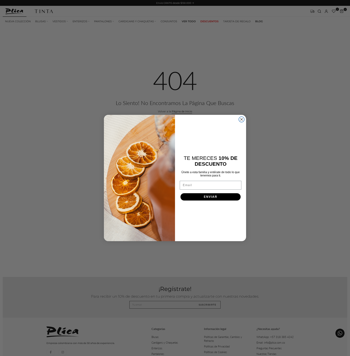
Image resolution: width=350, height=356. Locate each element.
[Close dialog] (241, 119)
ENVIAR (210, 196)
